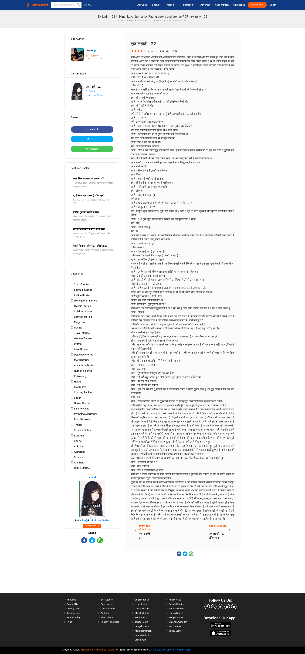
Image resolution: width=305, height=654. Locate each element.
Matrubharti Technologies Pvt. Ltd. (98, 649)
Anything (79, 462)
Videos (170, 5)
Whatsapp (93, 149)
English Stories (176, 613)
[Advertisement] (92, 571)
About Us (142, 5)
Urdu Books (140, 639)
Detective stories (83, 354)
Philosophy (80, 376)
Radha (90, 50)
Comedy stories (83, 316)
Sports (77, 441)
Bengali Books (142, 626)
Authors (105, 613)
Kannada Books (143, 635)
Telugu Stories (176, 631)
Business (79, 435)
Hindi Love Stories (95, 95)
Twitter (93, 139)
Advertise (205, 5)
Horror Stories (82, 403)
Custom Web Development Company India (169, 649)
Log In (273, 5)
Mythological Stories (85, 414)
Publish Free (257, 4)
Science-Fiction (83, 430)
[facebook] (207, 606)
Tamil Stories (175, 626)
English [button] (87, 5)
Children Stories (83, 311)
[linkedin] (234, 606)
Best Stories (107, 599)
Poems (78, 327)
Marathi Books (142, 613)
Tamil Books (141, 617)
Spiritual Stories (83, 289)
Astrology (79, 451)
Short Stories (81, 284)
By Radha (90, 91)
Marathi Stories (176, 608)
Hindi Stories (175, 599)
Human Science (83, 370)
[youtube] (227, 606)
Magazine (79, 322)
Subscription (222, 5)
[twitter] (220, 606)
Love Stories (81, 349)
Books (155, 5)
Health (77, 381)
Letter (77, 397)
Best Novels (106, 604)
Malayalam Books (143, 631)
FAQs (69, 622)
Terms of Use (73, 613)
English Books (142, 599)
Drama (78, 343)
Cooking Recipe (83, 392)
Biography (80, 387)
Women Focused (83, 338)
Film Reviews (81, 408)
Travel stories (82, 333)
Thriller (78, 424)
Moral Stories (81, 360)
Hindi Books (141, 604)
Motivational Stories (85, 300)
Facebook (93, 129)
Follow (94, 55)
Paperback (187, 5)
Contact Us (239, 5)
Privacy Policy (74, 608)
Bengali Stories (176, 617)
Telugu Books (141, 622)
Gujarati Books (142, 608)
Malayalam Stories (178, 622)
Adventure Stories (84, 365)
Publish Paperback (110, 622)
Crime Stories (82, 468)
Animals (78, 446)
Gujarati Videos (108, 608)
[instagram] (214, 606)
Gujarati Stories (176, 604)
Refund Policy (73, 617)
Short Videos (107, 617)
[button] (78, 5)
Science (78, 457)
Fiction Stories (82, 295)
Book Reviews (82, 419)
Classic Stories (82, 306)
